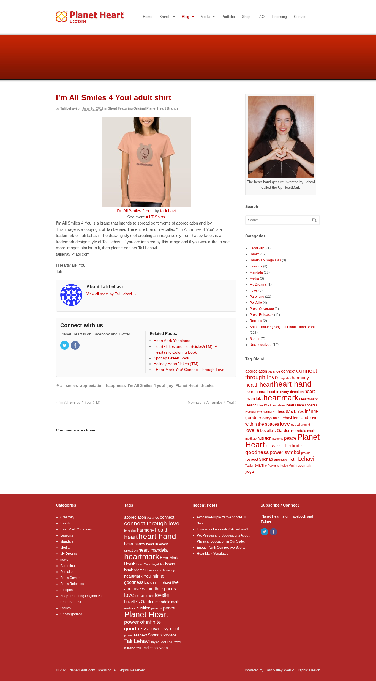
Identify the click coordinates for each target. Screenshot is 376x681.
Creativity (257, 248)
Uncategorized (261, 345)
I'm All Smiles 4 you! (146, 385)
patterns (277, 438)
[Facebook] (75, 346)
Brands (165, 17)
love (285, 424)
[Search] (314, 220)
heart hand (293, 384)
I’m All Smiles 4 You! (135, 210)
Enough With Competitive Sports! (221, 547)
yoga (249, 471)
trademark (303, 465)
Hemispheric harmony (260, 411)
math (311, 431)
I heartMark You (290, 411)
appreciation (92, 385)
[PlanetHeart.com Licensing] (90, 20)
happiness (116, 385)
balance (274, 371)
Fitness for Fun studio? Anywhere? (222, 529)
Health (255, 254)
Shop (246, 17)
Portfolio (228, 17)
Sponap (266, 459)
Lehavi (286, 417)
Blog (185, 17)
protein (305, 453)
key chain (272, 418)
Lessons (256, 266)
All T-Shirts (155, 217)
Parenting (257, 297)
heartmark (280, 397)
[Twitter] (65, 346)
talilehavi (168, 210)
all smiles (69, 385)
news (254, 290)
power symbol (285, 452)
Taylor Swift (253, 465)
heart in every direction (285, 392)
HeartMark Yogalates (265, 260)
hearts (291, 405)
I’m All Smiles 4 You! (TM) (78, 402)
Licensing (279, 17)
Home (147, 17)
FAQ (261, 17)
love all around (300, 424)
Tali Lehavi (68, 108)
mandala (298, 430)
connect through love (151, 523)
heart (266, 384)
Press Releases (261, 315)
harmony (300, 377)
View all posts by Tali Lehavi (111, 294)
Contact (300, 17)
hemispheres (307, 405)
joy (170, 385)
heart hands (255, 391)
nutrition (264, 438)
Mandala (256, 272)
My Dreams (258, 284)
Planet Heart (187, 385)
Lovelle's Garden (275, 430)
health (252, 385)
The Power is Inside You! (278, 465)
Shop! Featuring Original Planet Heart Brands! (143, 108)
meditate (251, 438)
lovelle (252, 430)
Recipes (256, 321)
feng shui (285, 378)
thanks (207, 385)
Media (205, 17)
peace (290, 438)
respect (251, 459)
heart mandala (153, 550)
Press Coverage (262, 309)
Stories (255, 339)
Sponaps (281, 459)
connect (288, 371)
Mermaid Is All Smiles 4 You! (211, 402)
